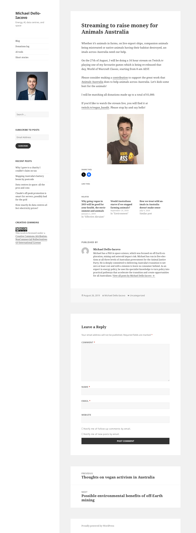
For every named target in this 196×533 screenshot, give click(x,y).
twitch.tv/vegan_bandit (95, 107)
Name (85, 386)
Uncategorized (137, 295)
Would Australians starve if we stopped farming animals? (121, 204)
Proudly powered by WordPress (97, 525)
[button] (32, 86)
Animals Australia (92, 82)
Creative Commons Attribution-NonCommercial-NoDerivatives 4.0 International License (31, 239)
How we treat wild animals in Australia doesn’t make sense (151, 204)
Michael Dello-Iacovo (28, 15)
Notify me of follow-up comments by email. (107, 428)
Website (86, 414)
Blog (17, 40)
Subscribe (23, 146)
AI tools (19, 51)
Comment (88, 342)
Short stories (21, 57)
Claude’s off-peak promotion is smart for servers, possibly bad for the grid (31, 196)
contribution (120, 77)
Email (85, 400)
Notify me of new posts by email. (101, 434)
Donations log (22, 46)
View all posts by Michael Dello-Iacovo (132, 275)
